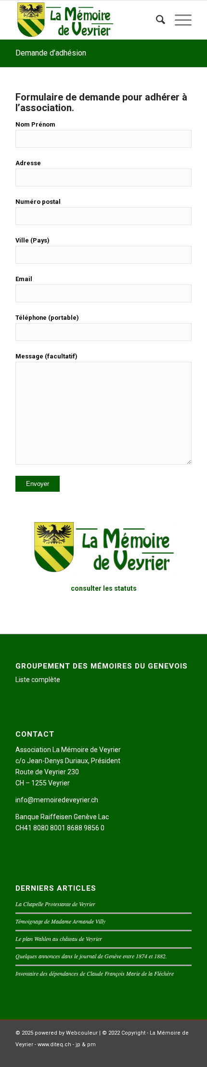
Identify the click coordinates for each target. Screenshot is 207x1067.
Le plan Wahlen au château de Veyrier (58, 938)
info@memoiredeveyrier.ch (56, 800)
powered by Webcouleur (66, 1033)
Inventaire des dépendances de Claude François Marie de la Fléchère (94, 973)
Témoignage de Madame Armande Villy (60, 921)
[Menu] (178, 19)
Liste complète (37, 679)
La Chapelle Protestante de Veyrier (55, 904)
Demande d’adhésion (50, 52)
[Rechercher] (155, 19)
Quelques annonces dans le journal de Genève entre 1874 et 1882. (91, 956)
